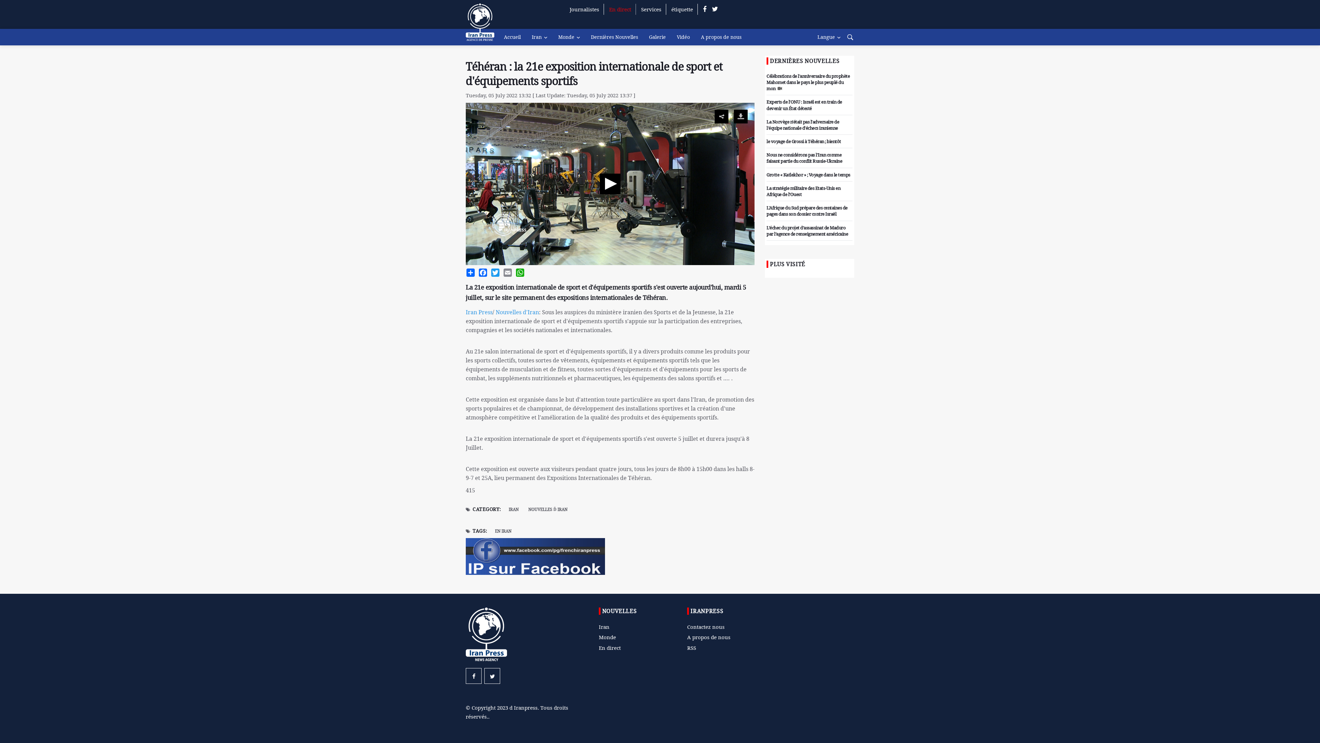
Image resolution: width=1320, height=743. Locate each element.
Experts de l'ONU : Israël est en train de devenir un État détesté (804, 105)
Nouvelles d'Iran (517, 312)
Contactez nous (706, 626)
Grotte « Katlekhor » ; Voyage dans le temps (808, 175)
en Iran (503, 531)
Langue (826, 37)
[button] (610, 184)
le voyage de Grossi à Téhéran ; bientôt (804, 141)
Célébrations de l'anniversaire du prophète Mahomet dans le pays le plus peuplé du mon (808, 82)
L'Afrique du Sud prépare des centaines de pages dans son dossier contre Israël (807, 211)
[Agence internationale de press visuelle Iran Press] (483, 25)
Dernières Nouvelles (614, 37)
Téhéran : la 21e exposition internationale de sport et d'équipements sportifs (594, 73)
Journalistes (584, 9)
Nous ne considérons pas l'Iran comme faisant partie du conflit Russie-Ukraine (804, 158)
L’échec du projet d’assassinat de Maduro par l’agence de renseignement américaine (807, 231)
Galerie (657, 37)
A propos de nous (721, 37)
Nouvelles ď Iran (548, 509)
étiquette (682, 9)
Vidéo (683, 37)
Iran (537, 37)
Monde (566, 37)
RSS (691, 647)
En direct (620, 9)
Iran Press (479, 312)
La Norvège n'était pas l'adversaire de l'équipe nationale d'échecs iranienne (803, 125)
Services (651, 9)
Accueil (512, 37)
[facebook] (705, 9)
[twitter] (715, 9)
